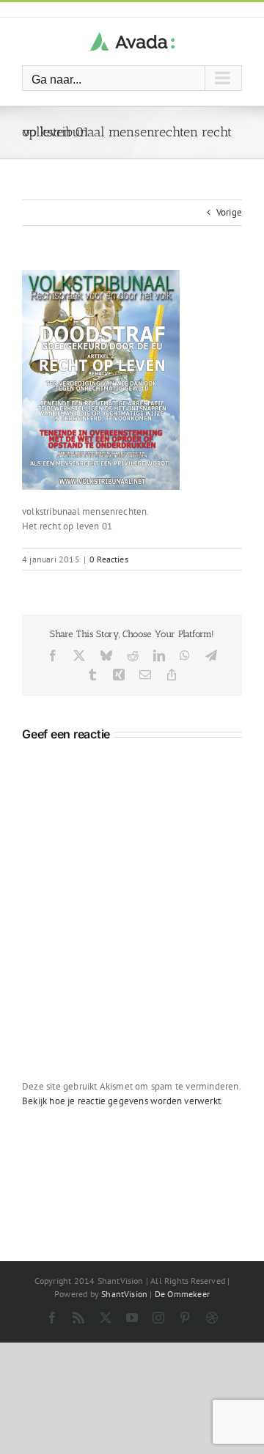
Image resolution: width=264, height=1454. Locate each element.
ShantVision (124, 1293)
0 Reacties (108, 559)
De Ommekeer (182, 1293)
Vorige (229, 212)
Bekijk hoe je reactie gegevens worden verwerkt (121, 1101)
